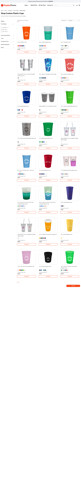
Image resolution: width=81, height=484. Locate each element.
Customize (26, 84)
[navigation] (19, 22)
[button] (7, 24)
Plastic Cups (22, 10)
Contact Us (50, 5)
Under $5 (5, 27)
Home (2, 10)
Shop (27, 5)
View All (73, 285)
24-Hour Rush (42, 5)
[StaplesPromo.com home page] (8, 5)
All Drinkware (16, 10)
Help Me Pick (33, 5)
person (77, 5)
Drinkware (10, 10)
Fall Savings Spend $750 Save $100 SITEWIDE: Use (40, 1)
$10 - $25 (4, 31)
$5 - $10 (4, 29)
